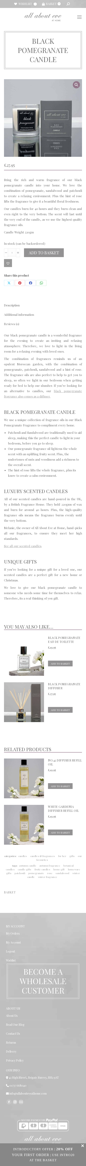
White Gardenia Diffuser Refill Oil (63, 809)
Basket (53, 4)
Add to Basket (44, 252)
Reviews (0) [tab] (11, 324)
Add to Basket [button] (60, 663)
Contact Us (13, 1033)
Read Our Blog (15, 1025)
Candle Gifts (24, 869)
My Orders (13, 933)
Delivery (11, 1051)
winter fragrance (47, 876)
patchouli (20, 873)
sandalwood (62, 873)
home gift (59, 869)
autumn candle (27, 865)
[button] (76, 84)
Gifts (72, 856)
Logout (10, 951)
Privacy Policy (15, 1060)
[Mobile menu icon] (79, 17)
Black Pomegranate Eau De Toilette (64, 640)
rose (49, 873)
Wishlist (11, 960)
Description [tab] (12, 305)
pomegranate (36, 873)
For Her (62, 856)
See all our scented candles (22, 546)
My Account (13, 942)
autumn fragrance (49, 865)
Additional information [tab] (19, 315)
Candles (22, 856)
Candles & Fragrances (42, 856)
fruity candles (42, 869)
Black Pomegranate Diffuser (64, 686)
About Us (12, 1016)
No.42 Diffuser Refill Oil (65, 762)
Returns (11, 1042)
